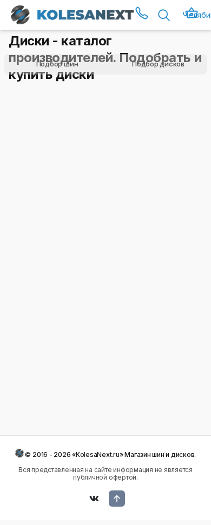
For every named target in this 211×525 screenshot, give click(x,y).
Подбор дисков (158, 63)
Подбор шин (57, 63)
